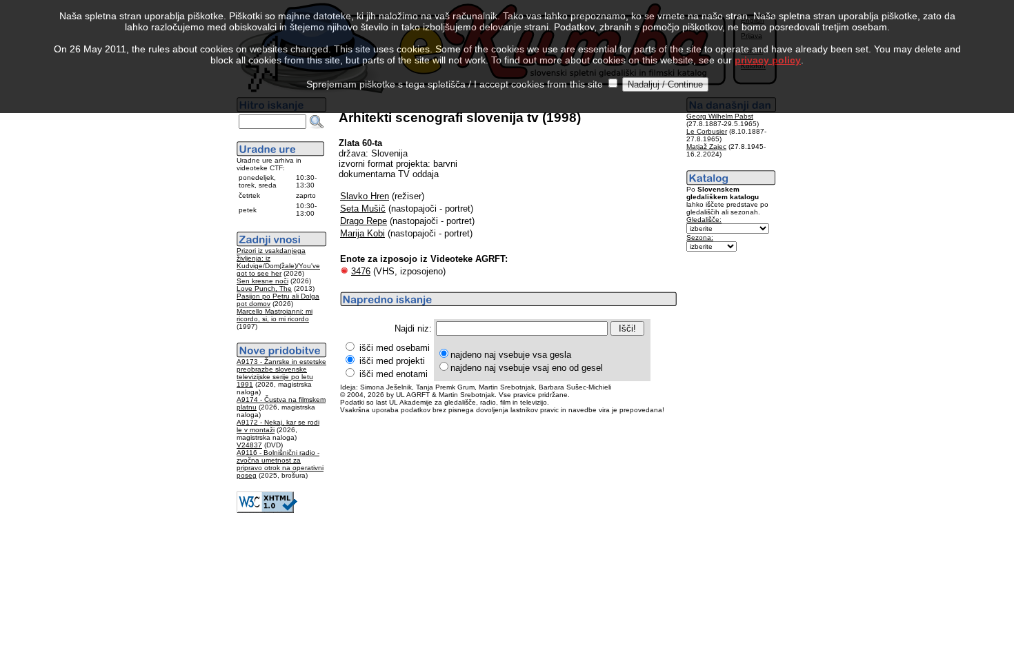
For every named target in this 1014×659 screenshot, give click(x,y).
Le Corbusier (706, 131)
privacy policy (768, 59)
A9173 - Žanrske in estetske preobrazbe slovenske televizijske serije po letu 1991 (281, 373)
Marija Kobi (362, 233)
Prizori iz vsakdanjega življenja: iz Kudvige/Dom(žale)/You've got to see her (278, 262)
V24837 (249, 445)
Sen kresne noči (262, 281)
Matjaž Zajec (706, 146)
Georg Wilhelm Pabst (719, 116)
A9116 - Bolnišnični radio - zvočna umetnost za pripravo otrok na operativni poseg (280, 464)
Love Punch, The (264, 288)
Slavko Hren (364, 196)
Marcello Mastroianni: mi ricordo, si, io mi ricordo (274, 315)
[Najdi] (316, 122)
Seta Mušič (363, 208)
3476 (360, 271)
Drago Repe (363, 221)
